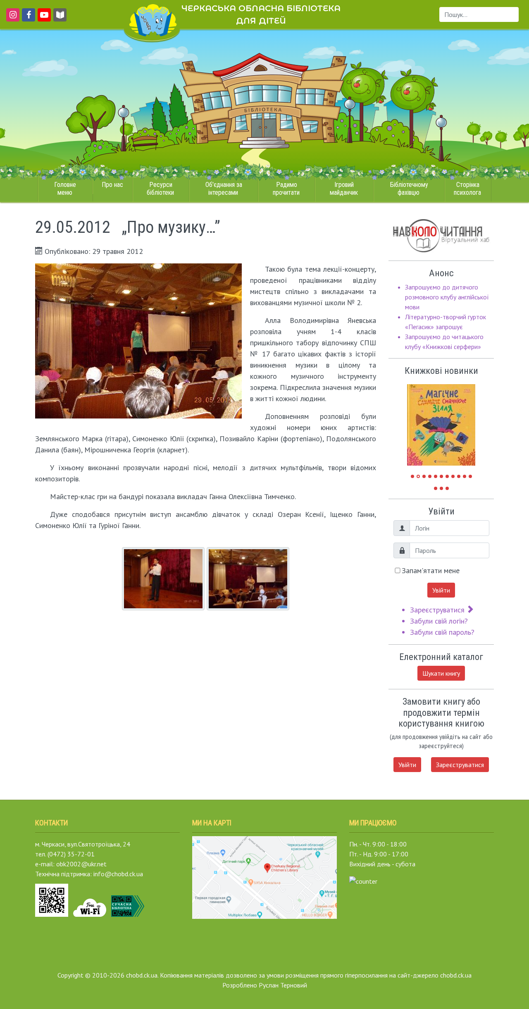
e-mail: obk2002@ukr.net (71, 864)
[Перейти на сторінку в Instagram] (11, 18)
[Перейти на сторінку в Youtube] (43, 18)
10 (464, 476)
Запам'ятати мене (431, 570)
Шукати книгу (441, 673)
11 (470, 476)
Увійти (441, 590)
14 (447, 488)
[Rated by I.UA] (363, 880)
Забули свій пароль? (442, 632)
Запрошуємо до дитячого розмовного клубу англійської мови (447, 297)
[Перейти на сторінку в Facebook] (27, 18)
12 (435, 488)
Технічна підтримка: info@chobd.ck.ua (89, 874)
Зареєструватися (438, 609)
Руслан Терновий (283, 985)
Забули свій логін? (439, 621)
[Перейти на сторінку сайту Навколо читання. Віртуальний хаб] (60, 18)
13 (441, 488)
